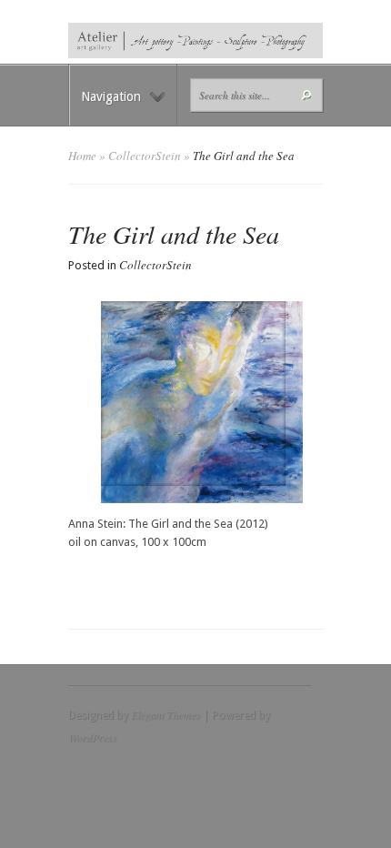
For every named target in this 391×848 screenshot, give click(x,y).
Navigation (111, 96)
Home (82, 155)
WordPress (92, 737)
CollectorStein (144, 155)
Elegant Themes (165, 714)
